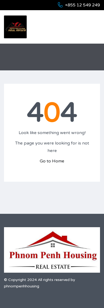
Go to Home (52, 161)
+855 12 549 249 (82, 5)
